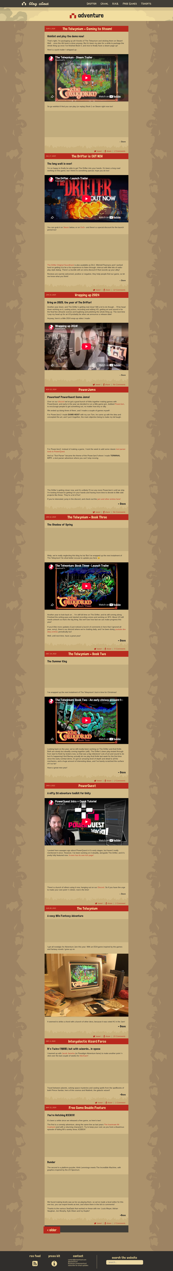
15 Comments (119, 1036)
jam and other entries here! (109, 499)
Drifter (92, 4)
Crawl (104, 4)
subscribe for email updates (78, 1265)
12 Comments (119, 290)
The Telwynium (87, 908)
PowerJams (87, 389)
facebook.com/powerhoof (77, 1264)
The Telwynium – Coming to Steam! (87, 28)
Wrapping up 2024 (87, 294)
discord (61, 401)
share (109, 151)
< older (51, 1230)
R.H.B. (115, 4)
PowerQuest (87, 785)
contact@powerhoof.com (77, 1260)
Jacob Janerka (68, 1053)
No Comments (119, 384)
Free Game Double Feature (87, 1107)
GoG (82, 227)
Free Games (130, 4)
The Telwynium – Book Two (87, 653)
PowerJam (119, 404)
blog (33, 3)
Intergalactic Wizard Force (87, 1041)
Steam (66, 227)
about (44, 3)
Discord (101, 887)
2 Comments (119, 151)
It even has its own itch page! (81, 855)
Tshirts (146, 4)
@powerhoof (72, 1262)
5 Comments (119, 649)
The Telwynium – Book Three (87, 517)
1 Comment (120, 903)
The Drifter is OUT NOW (87, 156)
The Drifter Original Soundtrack (60, 265)
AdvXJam (84, 1056)
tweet (99, 151)
